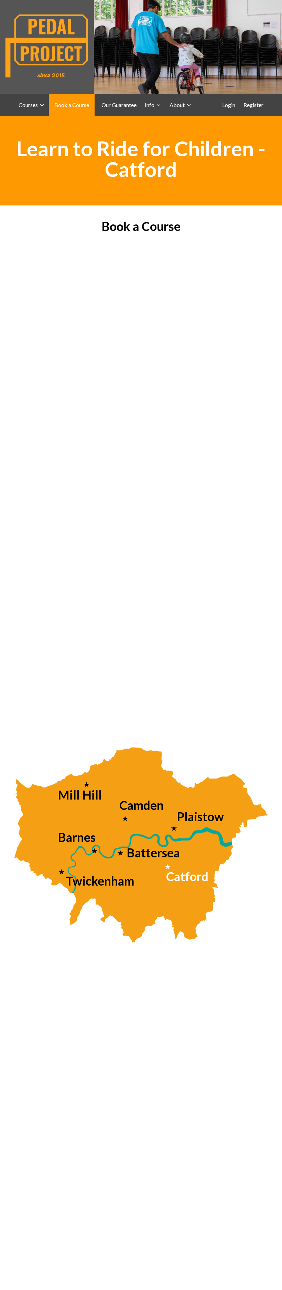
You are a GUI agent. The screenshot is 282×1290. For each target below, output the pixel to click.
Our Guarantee (119, 105)
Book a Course (71, 105)
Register (253, 105)
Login (228, 105)
